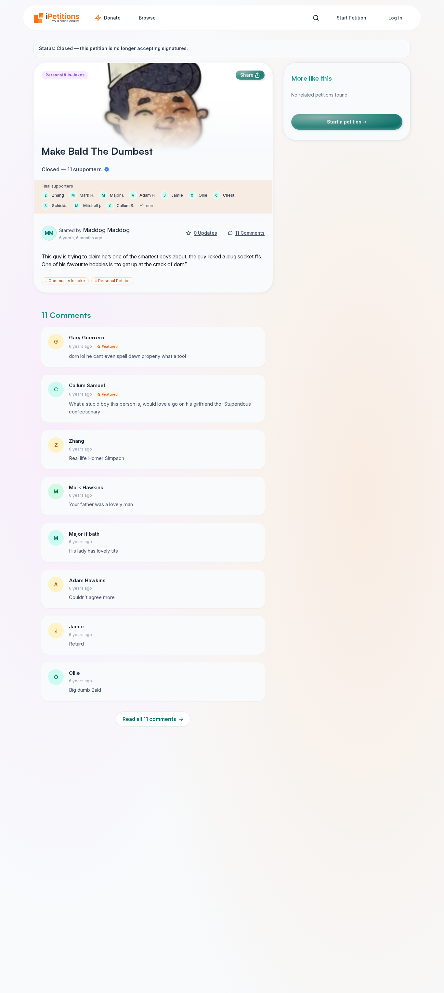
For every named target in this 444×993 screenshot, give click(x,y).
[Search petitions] (315, 18)
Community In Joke (65, 280)
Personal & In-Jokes (65, 74)
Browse (147, 17)
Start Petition (351, 17)
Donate (112, 17)
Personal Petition (113, 280)
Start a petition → (347, 121)
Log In (395, 17)
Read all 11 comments (153, 719)
